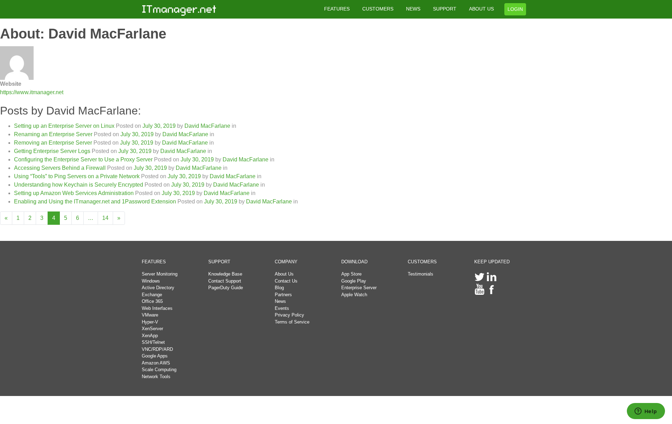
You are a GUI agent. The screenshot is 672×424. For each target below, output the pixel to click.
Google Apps (155, 356)
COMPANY (286, 261)
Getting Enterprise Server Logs (52, 151)
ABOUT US (481, 9)
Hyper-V (150, 322)
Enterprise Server (359, 287)
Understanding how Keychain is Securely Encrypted (78, 185)
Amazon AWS (156, 363)
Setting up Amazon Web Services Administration (74, 193)
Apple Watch (354, 294)
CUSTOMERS (377, 9)
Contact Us (286, 281)
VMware (150, 315)
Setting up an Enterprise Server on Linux (64, 126)
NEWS (413, 9)
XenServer (152, 328)
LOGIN (515, 9)
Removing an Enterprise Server (53, 143)
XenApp (150, 335)
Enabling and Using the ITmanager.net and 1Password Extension (95, 201)
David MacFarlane (206, 126)
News (280, 301)
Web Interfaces (157, 308)
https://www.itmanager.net (31, 92)
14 (105, 218)
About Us (284, 274)
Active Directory (158, 287)
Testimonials (420, 274)
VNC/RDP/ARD (157, 349)
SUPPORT (444, 9)
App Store (351, 274)
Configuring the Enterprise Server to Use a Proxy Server (83, 159)
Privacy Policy (289, 315)
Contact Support (224, 281)
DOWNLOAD (354, 261)
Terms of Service (292, 322)
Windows (151, 281)
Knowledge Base (225, 274)
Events (282, 308)
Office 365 (152, 301)
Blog (279, 287)
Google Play (353, 281)
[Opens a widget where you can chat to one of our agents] (645, 411)
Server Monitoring (159, 274)
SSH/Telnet (153, 342)
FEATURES (337, 9)
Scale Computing (159, 369)
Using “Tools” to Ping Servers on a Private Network (77, 176)
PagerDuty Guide (225, 287)
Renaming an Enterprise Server (53, 134)
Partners (283, 294)
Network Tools (156, 376)
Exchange (152, 294)
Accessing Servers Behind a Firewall (60, 168)
